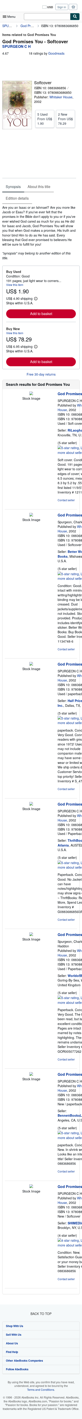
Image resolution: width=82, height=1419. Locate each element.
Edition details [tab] (17, 198)
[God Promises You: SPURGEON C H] (31, 394)
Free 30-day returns (41, 374)
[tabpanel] (39, 232)
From (44, 119)
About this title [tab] (39, 186)
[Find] (74, 16)
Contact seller (66, 500)
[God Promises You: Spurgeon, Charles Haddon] (31, 934)
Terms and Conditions (40, 1389)
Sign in (61, 7)
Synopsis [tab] (13, 186)
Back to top (41, 1313)
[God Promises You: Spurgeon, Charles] (31, 515)
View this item (14, 285)
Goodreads (56, 53)
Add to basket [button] (41, 313)
